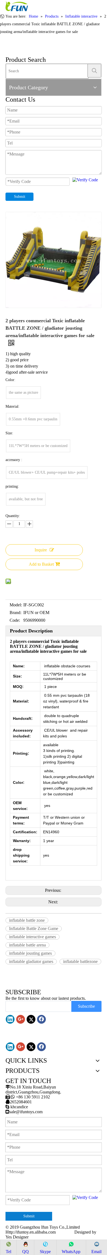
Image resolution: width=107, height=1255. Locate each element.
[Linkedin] (10, 1019)
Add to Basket (41, 564)
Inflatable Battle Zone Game (33, 928)
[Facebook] (41, 1019)
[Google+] (20, 1019)
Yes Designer (17, 1237)
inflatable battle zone (27, 920)
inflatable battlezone (80, 961)
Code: (15, 620)
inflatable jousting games (30, 953)
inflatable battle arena (27, 945)
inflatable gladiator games (31, 961)
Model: (16, 604)
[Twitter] (31, 1019)
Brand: (15, 612)
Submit (19, 197)
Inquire (41, 550)
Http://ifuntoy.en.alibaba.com (30, 1232)
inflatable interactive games (32, 936)
